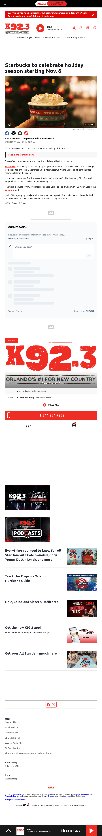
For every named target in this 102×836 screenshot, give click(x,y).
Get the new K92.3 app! (23, 627)
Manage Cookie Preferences (16, 800)
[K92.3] (51, 3)
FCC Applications (13, 748)
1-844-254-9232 (52, 415)
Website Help (11, 778)
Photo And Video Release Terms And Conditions (28, 753)
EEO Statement (12, 738)
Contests (47, 37)
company (9, 190)
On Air (38, 37)
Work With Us (11, 727)
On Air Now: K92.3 (51, 383)
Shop (75, 37)
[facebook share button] (7, 133)
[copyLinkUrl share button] (26, 133)
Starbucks (10, 166)
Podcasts (57, 37)
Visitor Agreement (82, 794)
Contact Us (10, 722)
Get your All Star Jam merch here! (31, 653)
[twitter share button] (13, 133)
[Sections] (5, 4)
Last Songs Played (24, 37)
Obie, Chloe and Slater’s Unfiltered (32, 602)
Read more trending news (21, 155)
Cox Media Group (17, 794)
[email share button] (20, 133)
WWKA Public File (13, 743)
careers (67, 796)
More (82, 37)
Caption (89, 124)
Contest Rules (11, 732)
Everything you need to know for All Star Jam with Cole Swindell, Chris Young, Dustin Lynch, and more (33, 555)
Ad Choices (49, 796)
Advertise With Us (13, 766)
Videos (67, 37)
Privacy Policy (10, 796)
